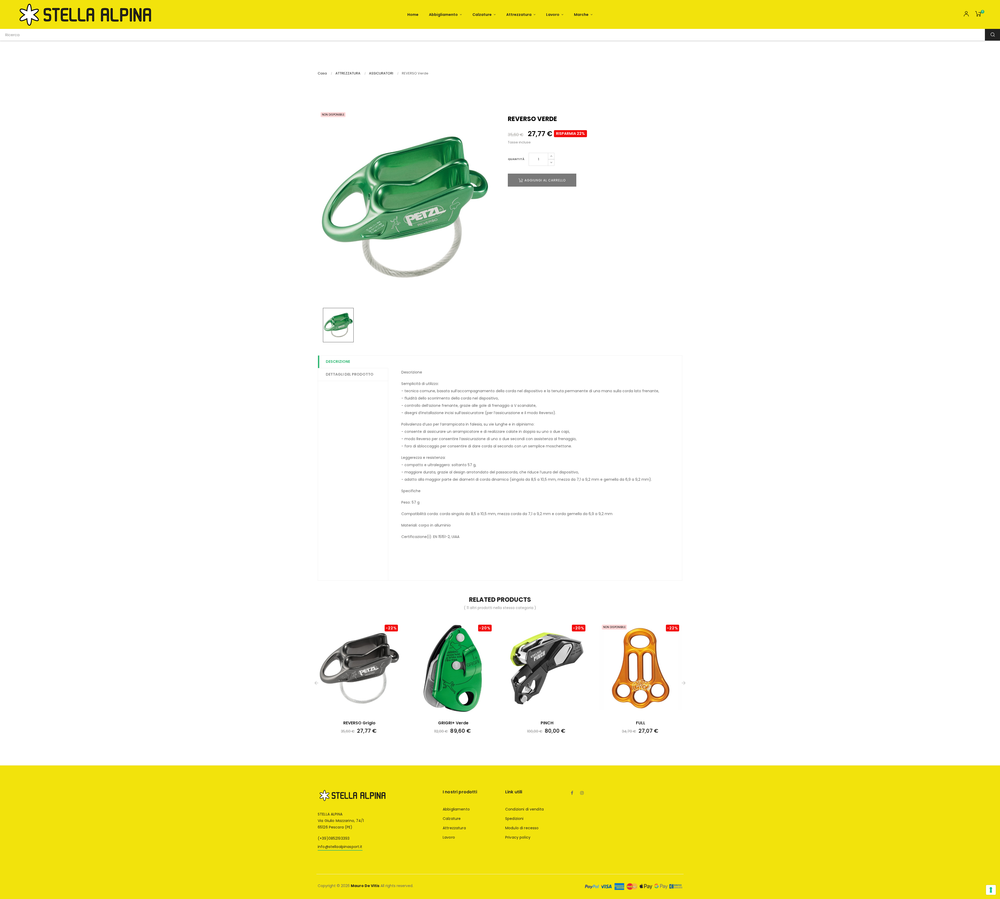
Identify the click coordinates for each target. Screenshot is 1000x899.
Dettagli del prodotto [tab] (349, 374)
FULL (640, 723)
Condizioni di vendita (524, 809)
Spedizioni (514, 818)
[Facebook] (572, 793)
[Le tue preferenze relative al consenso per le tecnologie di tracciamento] (991, 890)
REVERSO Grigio (359, 723)
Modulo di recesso (522, 828)
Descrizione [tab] (338, 361)
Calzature (452, 818)
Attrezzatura (454, 828)
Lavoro (449, 837)
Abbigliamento (456, 809)
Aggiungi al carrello (544, 180)
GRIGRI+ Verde (453, 723)
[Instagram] (582, 793)
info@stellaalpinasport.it (340, 846)
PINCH (547, 723)
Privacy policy (517, 837)
